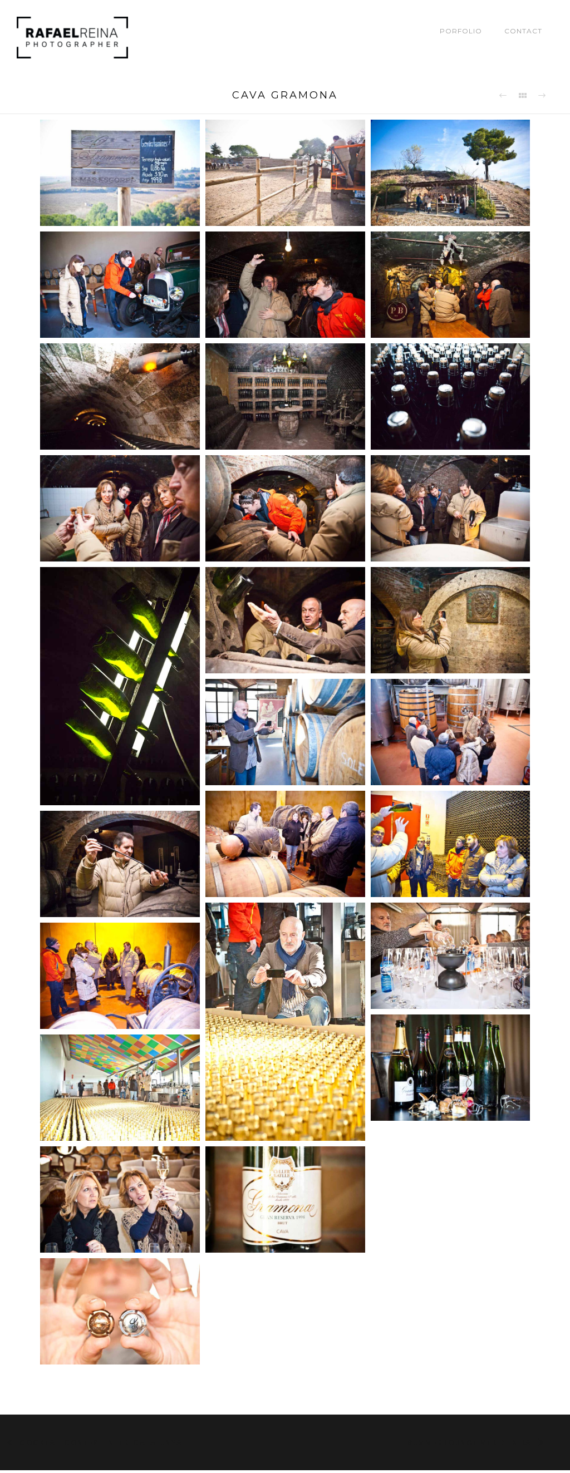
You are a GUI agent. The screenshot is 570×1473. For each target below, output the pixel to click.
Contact (523, 31)
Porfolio (461, 31)
